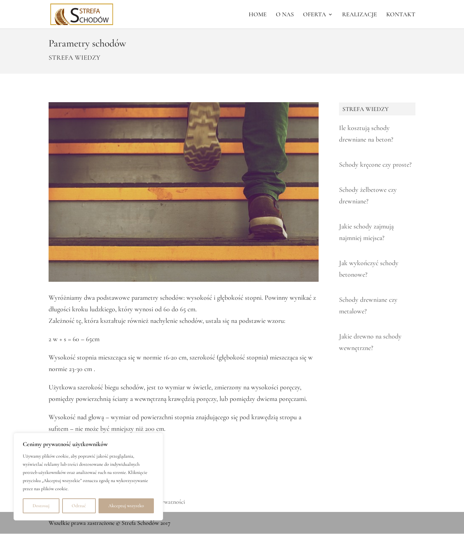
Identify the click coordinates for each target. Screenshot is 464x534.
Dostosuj (41, 506)
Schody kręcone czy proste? (375, 165)
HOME (258, 15)
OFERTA (314, 15)
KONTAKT (400, 15)
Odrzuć (79, 506)
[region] (88, 476)
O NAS (285, 15)
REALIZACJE (359, 15)
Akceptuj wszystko (126, 506)
